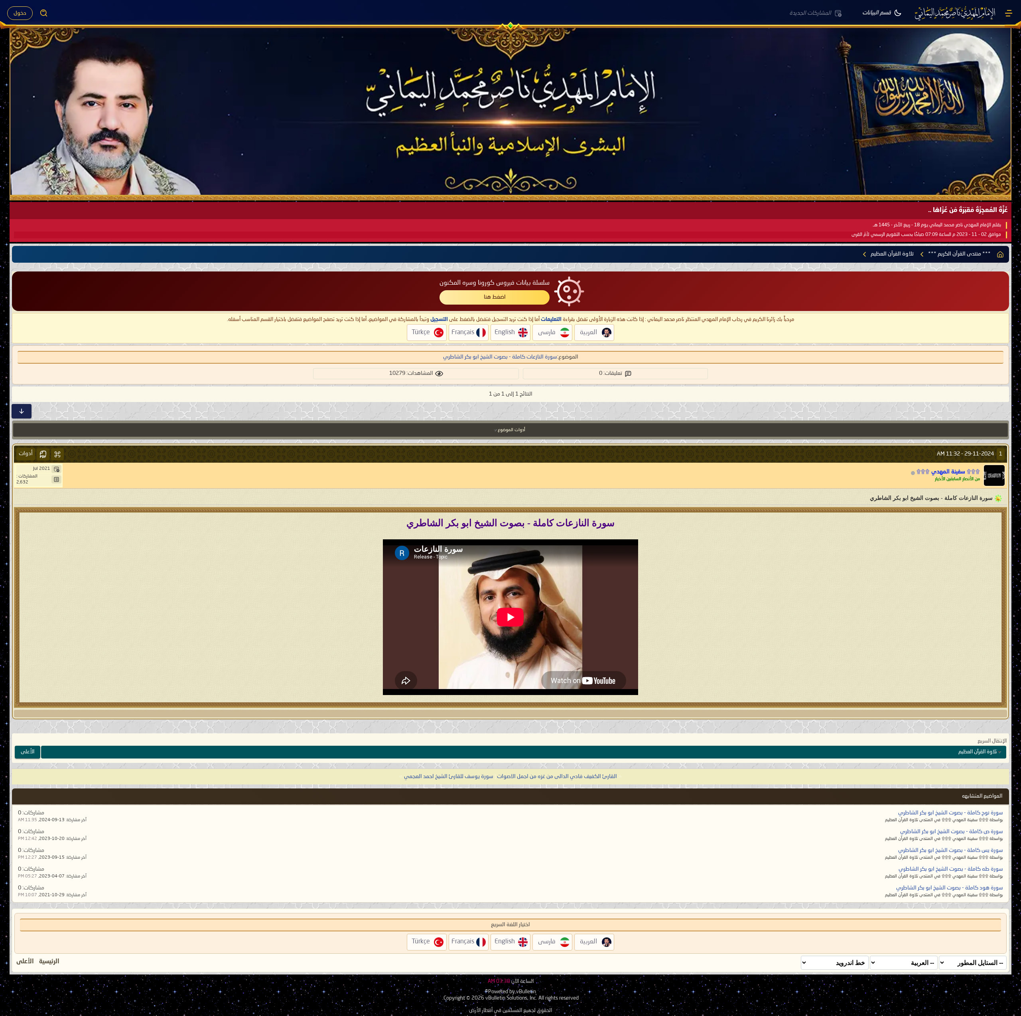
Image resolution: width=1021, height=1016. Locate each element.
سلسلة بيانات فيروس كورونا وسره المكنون (495, 283)
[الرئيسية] (1009, 13)
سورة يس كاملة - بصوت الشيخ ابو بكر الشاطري (950, 850)
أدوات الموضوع (511, 430)
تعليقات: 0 (610, 373)
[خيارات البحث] (44, 13)
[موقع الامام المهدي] (956, 13)
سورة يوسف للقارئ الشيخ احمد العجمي (448, 776)
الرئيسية (49, 962)
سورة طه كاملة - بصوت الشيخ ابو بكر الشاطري (951, 869)
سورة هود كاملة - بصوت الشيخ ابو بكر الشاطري (949, 888)
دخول (20, 13)
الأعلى (27, 752)
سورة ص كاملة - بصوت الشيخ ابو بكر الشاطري (951, 831)
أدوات (26, 453)
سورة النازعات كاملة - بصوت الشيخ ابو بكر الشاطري (500, 357)
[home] (1000, 254)
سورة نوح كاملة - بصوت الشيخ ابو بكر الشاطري (950, 813)
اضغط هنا (495, 297)
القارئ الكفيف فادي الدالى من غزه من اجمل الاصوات (557, 776)
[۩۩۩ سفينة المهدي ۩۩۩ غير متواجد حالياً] (994, 475)
